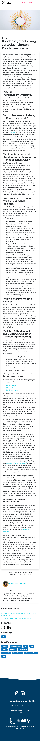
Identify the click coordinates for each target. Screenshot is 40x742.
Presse (19, 708)
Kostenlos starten (27, 3)
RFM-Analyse (10, 388)
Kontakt (12, 708)
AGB (28, 710)
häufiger (12, 132)
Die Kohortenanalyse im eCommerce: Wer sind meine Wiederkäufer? (18, 614)
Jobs (22, 705)
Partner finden (14, 705)
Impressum (27, 708)
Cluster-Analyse (11, 386)
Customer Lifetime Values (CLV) (16, 463)
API (28, 705)
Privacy (20, 712)
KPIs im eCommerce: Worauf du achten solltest (16, 618)
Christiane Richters (17, 583)
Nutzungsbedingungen (17, 710)
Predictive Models (12, 390)
